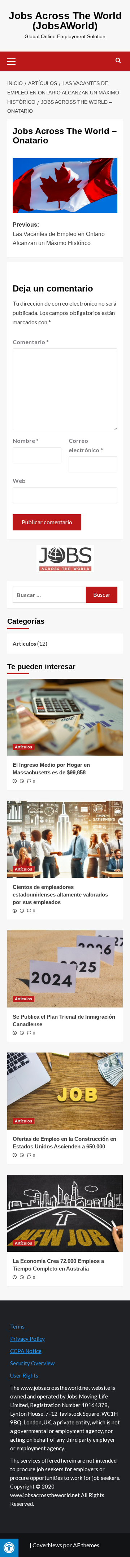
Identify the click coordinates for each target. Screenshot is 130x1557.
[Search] (118, 60)
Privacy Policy (27, 1338)
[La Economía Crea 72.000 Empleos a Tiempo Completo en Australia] (65, 1213)
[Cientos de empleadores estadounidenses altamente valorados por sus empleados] (65, 839)
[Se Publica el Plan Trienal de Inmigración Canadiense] (65, 968)
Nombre (26, 440)
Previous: (59, 234)
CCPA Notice (26, 1351)
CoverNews (47, 1545)
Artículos (24, 643)
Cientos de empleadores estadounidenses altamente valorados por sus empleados (60, 894)
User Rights (24, 1375)
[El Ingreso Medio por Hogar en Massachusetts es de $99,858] (65, 717)
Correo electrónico (86, 445)
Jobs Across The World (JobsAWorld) (65, 20)
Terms (17, 1326)
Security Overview (32, 1363)
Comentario (31, 341)
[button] (14, 61)
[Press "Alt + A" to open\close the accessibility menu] (9, 1548)
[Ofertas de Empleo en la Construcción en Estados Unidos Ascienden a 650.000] (65, 1091)
